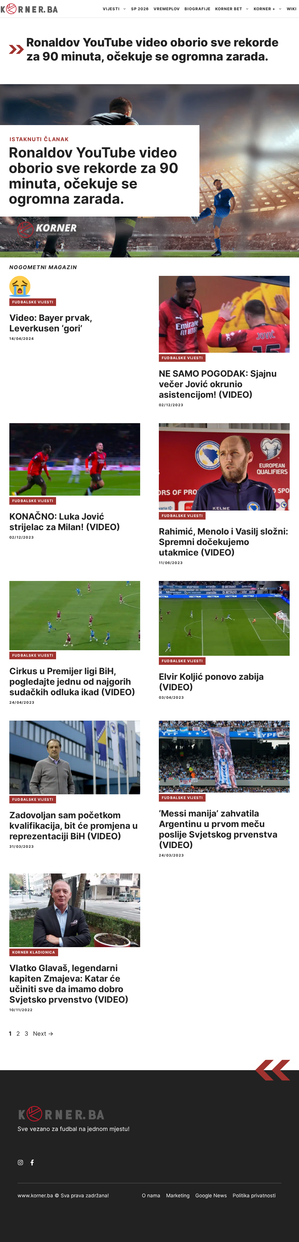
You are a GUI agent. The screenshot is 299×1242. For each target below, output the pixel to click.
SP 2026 (140, 8)
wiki (292, 8)
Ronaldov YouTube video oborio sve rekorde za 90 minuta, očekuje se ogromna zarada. (93, 175)
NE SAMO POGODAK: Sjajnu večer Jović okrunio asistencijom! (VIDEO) (218, 384)
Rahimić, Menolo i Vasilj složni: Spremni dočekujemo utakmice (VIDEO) (223, 542)
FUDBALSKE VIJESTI (32, 302)
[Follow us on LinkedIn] (32, 1162)
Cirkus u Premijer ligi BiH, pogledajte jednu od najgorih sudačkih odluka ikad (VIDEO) (72, 681)
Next (43, 1033)
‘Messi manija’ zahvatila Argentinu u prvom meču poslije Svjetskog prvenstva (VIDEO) (218, 829)
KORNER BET (228, 8)
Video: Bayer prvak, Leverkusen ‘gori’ (50, 322)
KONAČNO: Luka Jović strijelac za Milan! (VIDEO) (64, 521)
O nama (151, 1195)
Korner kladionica (33, 952)
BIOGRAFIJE (198, 8)
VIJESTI (111, 8)
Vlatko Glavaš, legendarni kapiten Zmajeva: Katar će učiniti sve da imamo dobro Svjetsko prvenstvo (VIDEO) (68, 984)
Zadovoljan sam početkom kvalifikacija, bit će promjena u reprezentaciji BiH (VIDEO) (73, 825)
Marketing (178, 1195)
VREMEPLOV (167, 8)
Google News (211, 1195)
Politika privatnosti (254, 1195)
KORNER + (264, 8)
